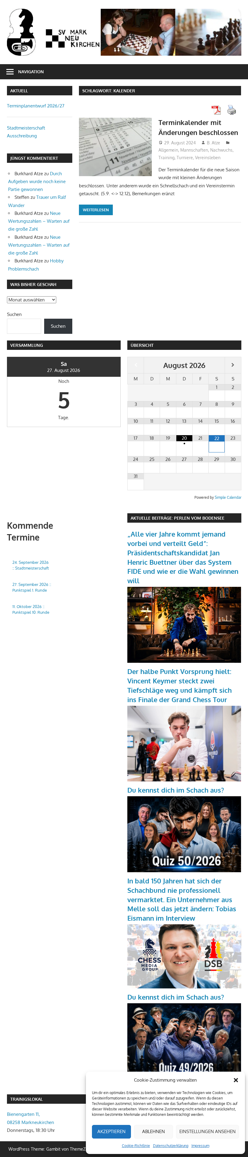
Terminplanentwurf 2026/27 (35, 106)
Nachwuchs (221, 150)
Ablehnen (153, 1131)
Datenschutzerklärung (170, 1145)
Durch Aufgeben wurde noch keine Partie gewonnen (37, 181)
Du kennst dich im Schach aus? (175, 790)
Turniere (185, 157)
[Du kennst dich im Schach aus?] (184, 870)
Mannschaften (194, 150)
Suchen (14, 314)
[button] (236, 1080)
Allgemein (168, 150)
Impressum (200, 1145)
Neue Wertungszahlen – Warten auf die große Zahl (39, 221)
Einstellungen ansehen (207, 1131)
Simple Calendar (228, 497)
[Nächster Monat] (233, 365)
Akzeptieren (111, 1131)
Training (166, 157)
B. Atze (213, 142)
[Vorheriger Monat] (136, 365)
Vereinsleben (207, 157)
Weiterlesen (96, 209)
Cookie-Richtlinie (136, 1145)
